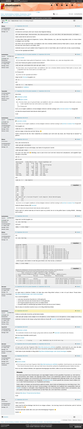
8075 (7, 96)
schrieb (22, 58)
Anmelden (73, 1)
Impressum (43, 426)
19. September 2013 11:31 (21, 139)
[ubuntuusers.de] (11, 6)
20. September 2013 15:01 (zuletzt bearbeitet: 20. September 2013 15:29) (32, 286)
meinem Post (68, 109)
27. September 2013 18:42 (21, 399)
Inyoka (7, 425)
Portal (51, 3)
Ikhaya (67, 3)
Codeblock (26, 87)
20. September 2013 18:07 (21, 310)
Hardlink (19, 388)
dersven (4, 287)
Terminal (25, 77)
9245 (7, 332)
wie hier (61, 109)
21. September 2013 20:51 (21, 356)
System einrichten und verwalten (35, 422)
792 (7, 292)
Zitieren (78, 26)
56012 (7, 65)
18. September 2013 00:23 (21, 117)
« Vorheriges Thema (66, 420)
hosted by (3, 1)
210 (7, 31)
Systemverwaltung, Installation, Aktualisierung (16, 14)
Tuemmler (4, 91)
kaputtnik (4, 327)
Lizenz (27, 426)
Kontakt (31, 426)
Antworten (5, 22)
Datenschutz (37, 426)
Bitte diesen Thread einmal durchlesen (30, 393)
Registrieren (79, 1)
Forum (57, 3)
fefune (3, 26)
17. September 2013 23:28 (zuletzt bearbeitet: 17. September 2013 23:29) (32, 91)
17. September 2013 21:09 (21, 26)
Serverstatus (49, 426)
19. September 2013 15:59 (21, 216)
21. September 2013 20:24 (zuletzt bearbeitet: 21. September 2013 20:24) (32, 344)
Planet (72, 3)
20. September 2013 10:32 (21, 232)
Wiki (62, 3)
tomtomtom (5, 54)
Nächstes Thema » (77, 420)
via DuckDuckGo (78, 14)
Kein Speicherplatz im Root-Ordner (21, 15)
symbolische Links (48, 380)
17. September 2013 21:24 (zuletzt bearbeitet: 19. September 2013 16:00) (32, 54)
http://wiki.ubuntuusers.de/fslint (47, 347)
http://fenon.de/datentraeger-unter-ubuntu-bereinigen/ (29, 294)
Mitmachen (79, 3)
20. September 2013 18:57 (21, 327)
